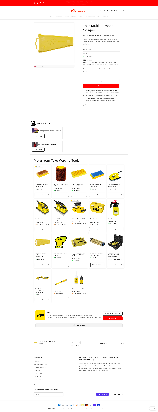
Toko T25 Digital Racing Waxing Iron (60, 219)
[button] (35, 10)
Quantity (85, 71)
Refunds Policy (112, 95)
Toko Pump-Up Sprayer (114, 219)
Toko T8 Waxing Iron (114, 184)
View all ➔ (46, 123)
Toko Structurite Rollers (96, 253)
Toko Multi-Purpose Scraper (40, 253)
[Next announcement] (96, 2)
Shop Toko (112, 318)
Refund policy (60, 408)
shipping (96, 62)
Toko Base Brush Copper (42, 184)
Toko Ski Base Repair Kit (78, 289)
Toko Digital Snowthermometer (40, 289)
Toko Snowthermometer (60, 289)
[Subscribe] (61, 394)
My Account (37, 385)
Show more (97, 317)
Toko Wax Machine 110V (78, 219)
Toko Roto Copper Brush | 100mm (61, 185)
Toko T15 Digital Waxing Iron (41, 219)
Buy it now (101, 86)
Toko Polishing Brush (96, 184)
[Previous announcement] (61, 2)
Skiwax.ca (53, 408)
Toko (48, 312)
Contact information (95, 408)
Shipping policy (86, 408)
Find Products (38, 382)
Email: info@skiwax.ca (40, 367)
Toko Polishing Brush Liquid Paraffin (77, 185)
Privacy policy (68, 408)
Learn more (38, 136)
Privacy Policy (37, 376)
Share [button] (86, 105)
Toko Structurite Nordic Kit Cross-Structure (114, 253)
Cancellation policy (106, 408)
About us (36, 361)
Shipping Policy (110, 100)
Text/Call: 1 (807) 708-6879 (41, 364)
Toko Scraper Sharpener (60, 253)
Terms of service (77, 408)
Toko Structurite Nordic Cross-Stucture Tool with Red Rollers (78, 254)
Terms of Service (38, 379)
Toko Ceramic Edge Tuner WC (97, 219)
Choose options (97, 264)
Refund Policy (37, 370)
